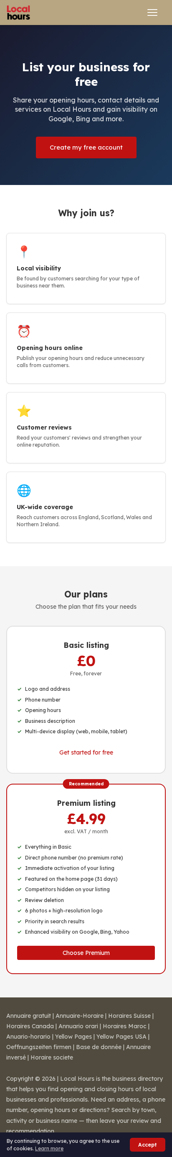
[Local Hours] (18, 12)
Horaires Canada (30, 1026)
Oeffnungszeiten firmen (38, 1047)
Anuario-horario (28, 1036)
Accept (147, 1145)
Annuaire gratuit (28, 1016)
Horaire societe (51, 1057)
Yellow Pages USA (121, 1036)
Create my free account (86, 147)
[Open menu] (152, 12)
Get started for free (86, 752)
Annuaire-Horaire (80, 1016)
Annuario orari (78, 1026)
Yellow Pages (73, 1036)
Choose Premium (86, 953)
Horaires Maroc (125, 1026)
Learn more (49, 1148)
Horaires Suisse (129, 1016)
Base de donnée (98, 1047)
